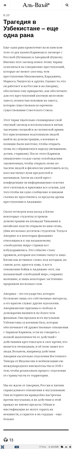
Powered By (8, 439)
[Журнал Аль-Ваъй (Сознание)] (36, 5)
